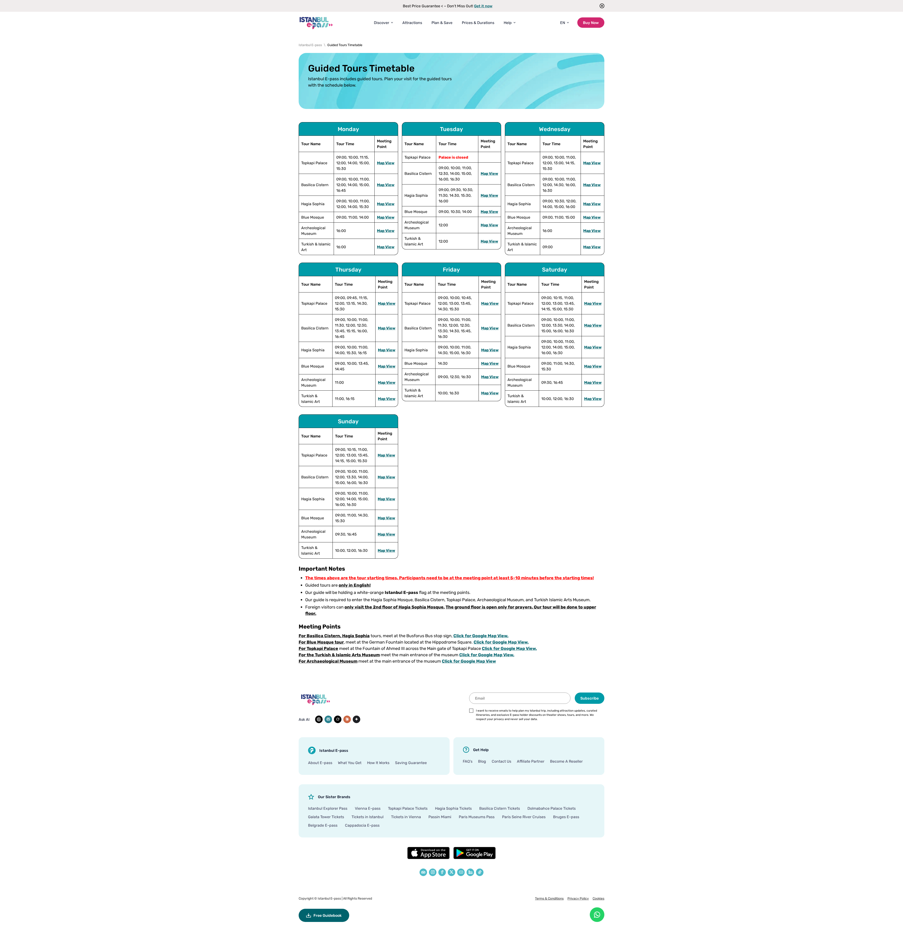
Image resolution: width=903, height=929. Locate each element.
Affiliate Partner (530, 761)
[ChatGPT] (319, 719)
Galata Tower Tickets (326, 816)
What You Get (349, 762)
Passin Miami (439, 816)
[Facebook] (442, 872)
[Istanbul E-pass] (316, 23)
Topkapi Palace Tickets (408, 808)
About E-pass (320, 762)
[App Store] (428, 853)
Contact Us (501, 761)
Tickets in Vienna (406, 816)
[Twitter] (451, 872)
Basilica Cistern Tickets (499, 808)
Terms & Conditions (549, 898)
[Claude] (347, 719)
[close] (600, 6)
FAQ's (467, 761)
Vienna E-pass (367, 808)
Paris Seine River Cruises (524, 816)
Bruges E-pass (566, 816)
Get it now (483, 6)
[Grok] (337, 719)
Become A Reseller (566, 761)
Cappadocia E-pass (362, 825)
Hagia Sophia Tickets (453, 808)
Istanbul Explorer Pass (327, 808)
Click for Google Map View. (480, 635)
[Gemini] (356, 719)
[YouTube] (461, 872)
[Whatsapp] (597, 914)
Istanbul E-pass (329, 898)
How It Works (378, 762)
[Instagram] (432, 872)
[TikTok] (479, 872)
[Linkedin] (470, 872)
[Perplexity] (328, 719)
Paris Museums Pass (477, 816)
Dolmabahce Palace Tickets (551, 808)
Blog (482, 761)
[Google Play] (474, 853)
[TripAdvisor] (423, 872)
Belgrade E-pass (322, 825)
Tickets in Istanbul (368, 816)
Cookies (598, 898)
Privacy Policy (578, 898)
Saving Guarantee (411, 762)
